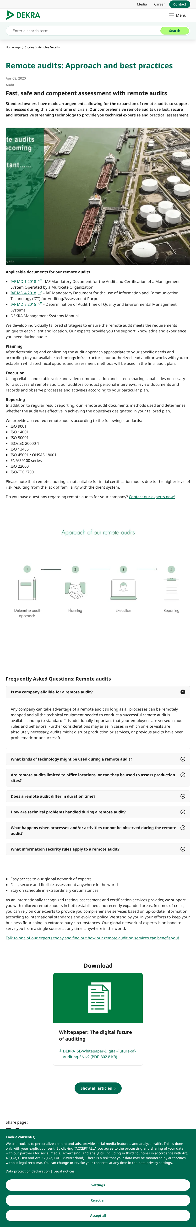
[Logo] (25, 15)
